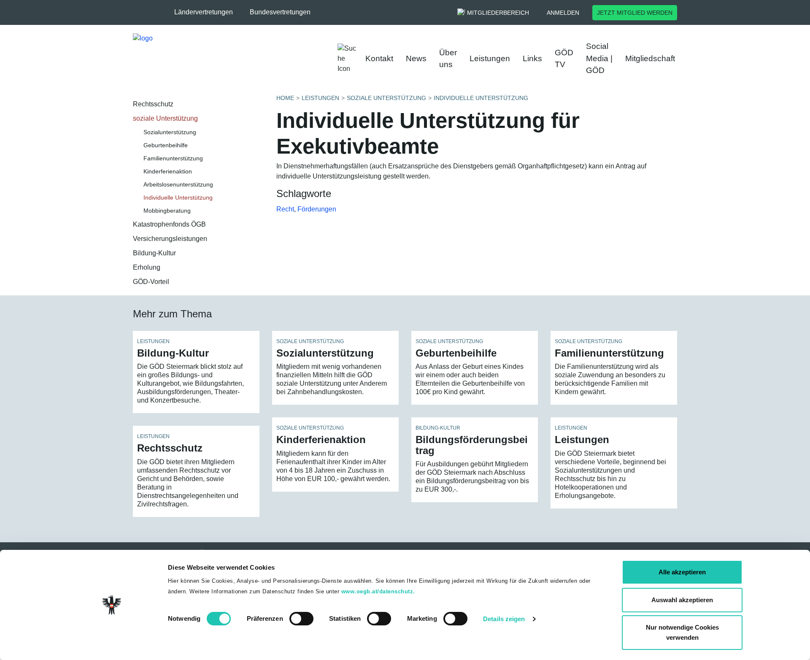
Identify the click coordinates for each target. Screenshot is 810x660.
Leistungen (490, 58)
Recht (285, 209)
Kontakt (379, 58)
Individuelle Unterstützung (178, 197)
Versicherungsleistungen (170, 238)
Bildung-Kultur (154, 253)
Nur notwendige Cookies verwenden (682, 632)
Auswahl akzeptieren (682, 599)
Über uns (448, 58)
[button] (207, 12)
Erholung (146, 267)
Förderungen (316, 209)
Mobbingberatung (167, 210)
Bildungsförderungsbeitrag (472, 445)
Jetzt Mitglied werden (634, 12)
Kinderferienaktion (167, 171)
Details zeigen (504, 618)
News (416, 58)
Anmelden (563, 12)
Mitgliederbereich (498, 12)
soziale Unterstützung (165, 118)
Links (532, 58)
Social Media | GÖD (599, 58)
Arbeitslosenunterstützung (178, 184)
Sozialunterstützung (169, 132)
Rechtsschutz (153, 104)
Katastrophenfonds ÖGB (169, 224)
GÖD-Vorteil (151, 281)
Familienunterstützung (173, 158)
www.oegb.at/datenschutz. (378, 591)
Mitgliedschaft (650, 58)
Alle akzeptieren (682, 572)
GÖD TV (564, 58)
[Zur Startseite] (219, 58)
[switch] (301, 618)
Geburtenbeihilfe (165, 145)
